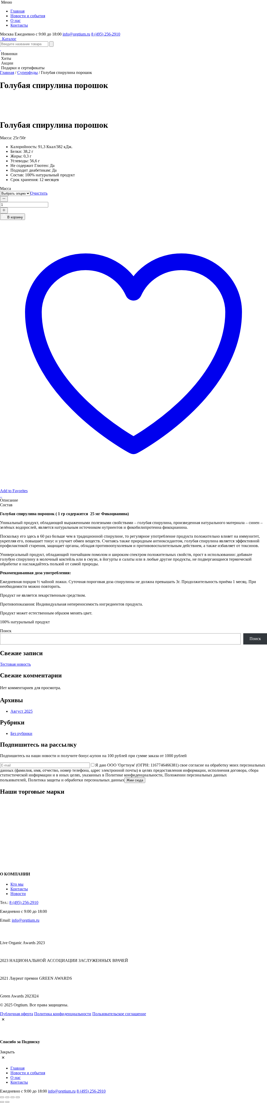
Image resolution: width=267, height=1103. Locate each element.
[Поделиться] (12, 1097)
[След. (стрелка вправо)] (7, 1102)
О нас (15, 20)
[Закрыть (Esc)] (18, 1097)
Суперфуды (27, 72)
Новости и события (27, 16)
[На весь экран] (7, 1097)
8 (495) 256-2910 (105, 34)
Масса (5, 188)
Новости (18, 893)
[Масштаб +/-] (2, 1097)
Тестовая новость (15, 664)
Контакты (19, 25)
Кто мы (16, 884)
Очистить (38, 193)
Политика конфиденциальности (62, 1014)
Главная (17, 11)
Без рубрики (21, 733)
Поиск (5, 631)
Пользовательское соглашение (119, 1014)
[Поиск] (51, 44)
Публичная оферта (16, 1014)
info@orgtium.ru (76, 34)
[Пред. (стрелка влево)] (2, 1102)
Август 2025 (21, 711)
